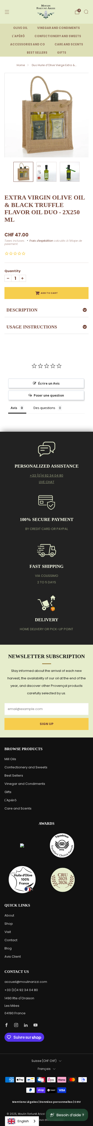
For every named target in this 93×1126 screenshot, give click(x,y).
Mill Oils (10, 759)
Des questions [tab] (44, 408)
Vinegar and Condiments (24, 783)
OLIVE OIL (20, 28)
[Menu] (6, 11)
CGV (77, 1102)
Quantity (12, 271)
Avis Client (12, 956)
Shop (8, 923)
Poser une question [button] (49, 395)
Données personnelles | (57, 1102)
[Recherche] (86, 11)
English (23, 1121)
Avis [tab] (14, 408)
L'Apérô (10, 800)
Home (21, 65)
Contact (10, 940)
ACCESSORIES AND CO (27, 44)
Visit (7, 931)
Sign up (47, 723)
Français (44, 1069)
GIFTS (61, 53)
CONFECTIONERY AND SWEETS (57, 36)
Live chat (46, 482)
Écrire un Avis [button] (49, 383)
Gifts (7, 792)
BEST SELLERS (37, 53)
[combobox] (22, 1121)
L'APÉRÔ (18, 36)
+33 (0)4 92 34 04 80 (46, 475)
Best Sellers (13, 775)
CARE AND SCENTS (69, 44)
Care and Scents (17, 808)
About (9, 915)
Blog (8, 948)
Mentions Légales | (26, 1102)
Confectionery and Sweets (25, 767)
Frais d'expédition (41, 241)
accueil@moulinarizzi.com (25, 981)
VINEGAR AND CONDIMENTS (58, 28)
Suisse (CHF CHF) (44, 1061)
